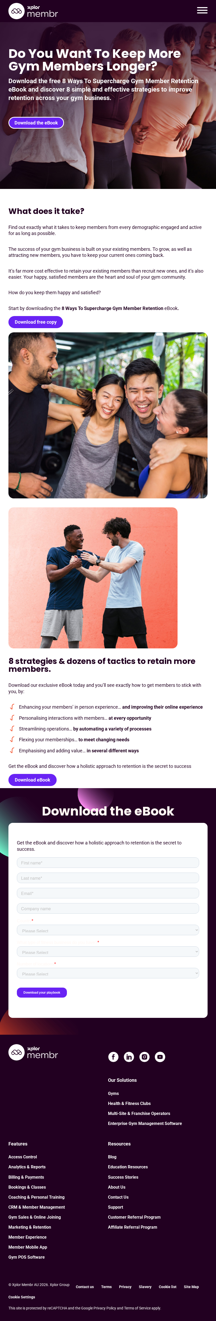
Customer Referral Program (134, 1217)
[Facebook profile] (113, 1057)
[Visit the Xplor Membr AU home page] (33, 1053)
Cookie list (167, 1287)
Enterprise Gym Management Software (145, 1123)
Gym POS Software (26, 1257)
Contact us (85, 1287)
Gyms (113, 1093)
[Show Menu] (202, 11)
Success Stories (123, 1177)
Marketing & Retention (29, 1227)
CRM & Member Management (36, 1207)
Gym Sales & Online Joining (34, 1217)
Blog (112, 1156)
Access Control (22, 1156)
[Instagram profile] (144, 1057)
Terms (106, 1287)
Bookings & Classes (27, 1187)
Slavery (145, 1287)
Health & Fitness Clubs (129, 1103)
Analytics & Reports (27, 1166)
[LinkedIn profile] (129, 1057)
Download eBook (32, 780)
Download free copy (36, 322)
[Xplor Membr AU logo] (33, 11)
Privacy (125, 1287)
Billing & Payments (26, 1177)
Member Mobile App (27, 1247)
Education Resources (128, 1166)
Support (115, 1207)
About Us (116, 1187)
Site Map (191, 1287)
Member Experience (27, 1237)
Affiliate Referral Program (132, 1227)
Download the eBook (36, 123)
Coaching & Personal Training (36, 1197)
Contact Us (118, 1197)
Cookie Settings (21, 1297)
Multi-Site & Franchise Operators (139, 1113)
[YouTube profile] (160, 1057)
